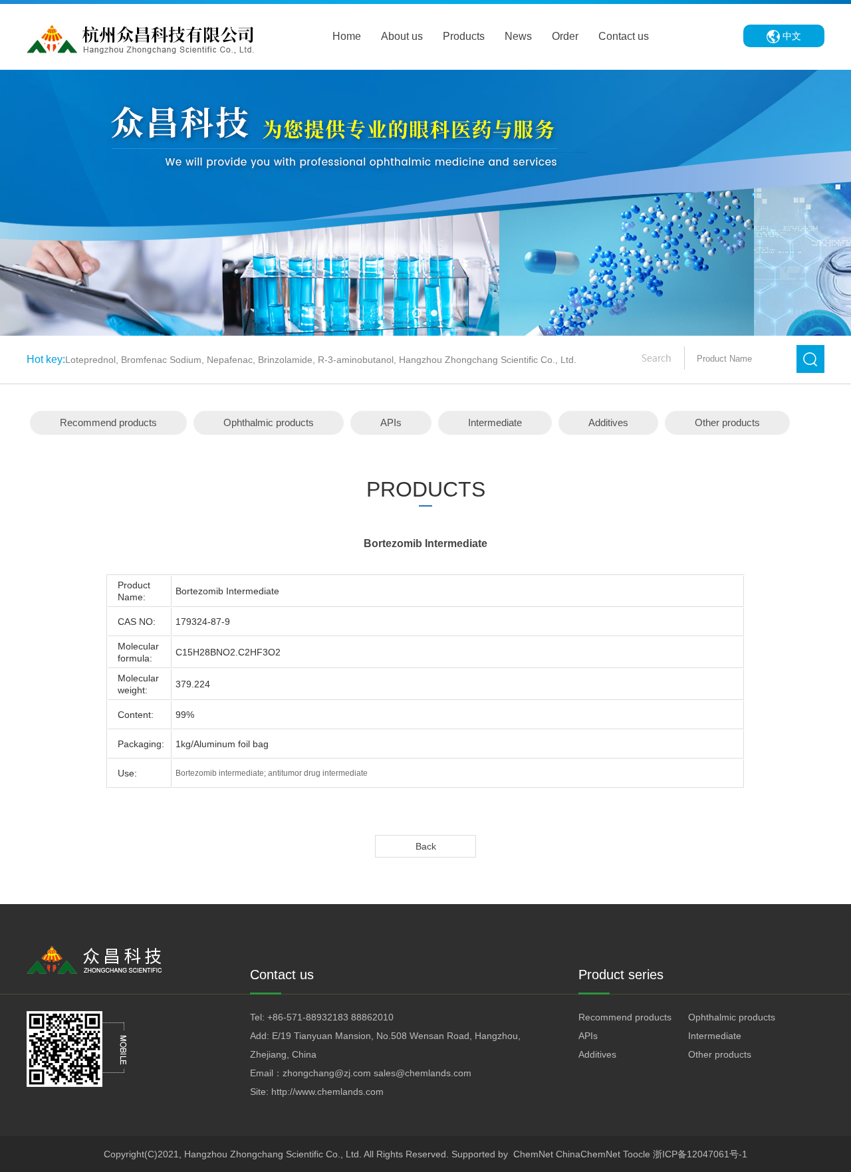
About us (402, 36)
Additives (608, 422)
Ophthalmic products (268, 422)
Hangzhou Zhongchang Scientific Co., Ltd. (273, 1154)
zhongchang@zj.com (327, 1073)
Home (346, 36)
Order (565, 36)
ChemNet (533, 1154)
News (518, 36)
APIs (391, 422)
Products (464, 36)
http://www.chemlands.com (327, 1091)
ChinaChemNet (588, 1154)
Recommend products (108, 422)
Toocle (636, 1154)
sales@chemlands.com (422, 1073)
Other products (727, 422)
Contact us (623, 36)
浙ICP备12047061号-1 (700, 1154)
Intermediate (495, 422)
